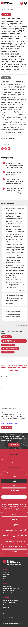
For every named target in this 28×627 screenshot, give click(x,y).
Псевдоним (4, 406)
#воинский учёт (8, 345)
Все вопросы (11, 9)
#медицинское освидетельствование (9, 340)
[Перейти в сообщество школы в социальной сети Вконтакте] (7, 617)
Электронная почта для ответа (10, 399)
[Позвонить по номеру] (22, 3)
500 (13, 476)
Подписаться (14, 444)
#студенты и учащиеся (10, 348)
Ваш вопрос (4, 376)
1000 (13, 481)
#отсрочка (6, 336)
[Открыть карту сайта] (25, 3)
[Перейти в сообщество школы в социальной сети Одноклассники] (4, 617)
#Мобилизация (7, 352)
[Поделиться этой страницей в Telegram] (9, 148)
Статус (3, 389)
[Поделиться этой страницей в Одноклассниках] (2, 148)
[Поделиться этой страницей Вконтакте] (5, 148)
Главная (3, 9)
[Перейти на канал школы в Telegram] (9, 617)
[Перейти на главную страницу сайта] (7, 3)
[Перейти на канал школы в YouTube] (12, 617)
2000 (13, 486)
